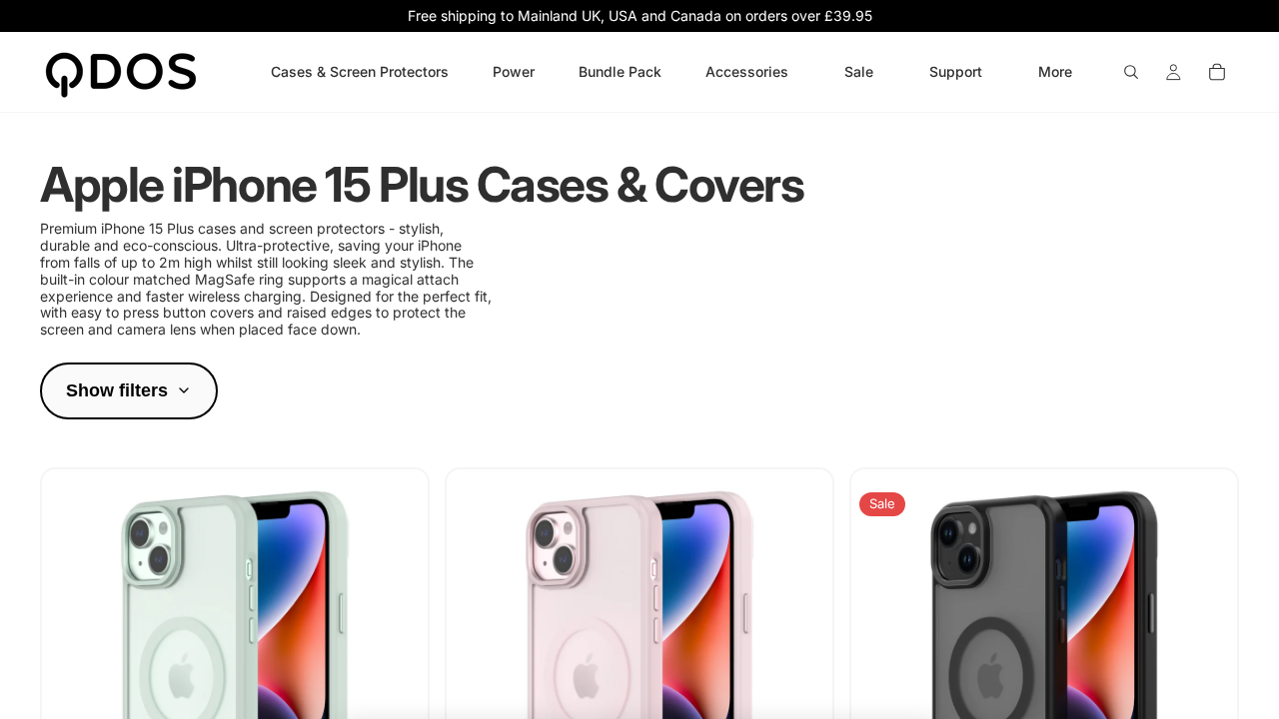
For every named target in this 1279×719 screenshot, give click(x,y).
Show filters (117, 390)
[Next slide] (398, 677)
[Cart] (1217, 72)
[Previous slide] (72, 677)
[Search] (1131, 72)
